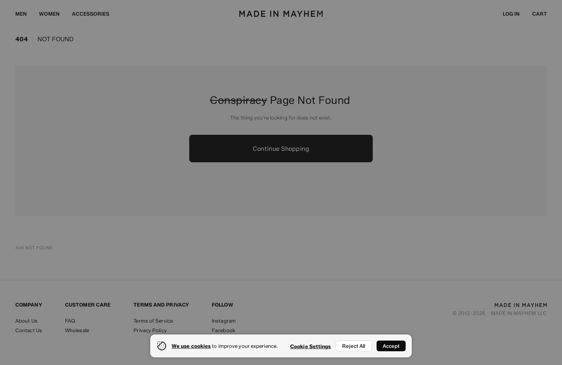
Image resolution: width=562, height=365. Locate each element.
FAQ (70, 321)
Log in (511, 14)
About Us (26, 321)
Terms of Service (153, 321)
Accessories (90, 14)
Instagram (224, 321)
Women (49, 14)
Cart (539, 14)
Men (21, 14)
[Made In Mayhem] (281, 14)
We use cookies (191, 346)
